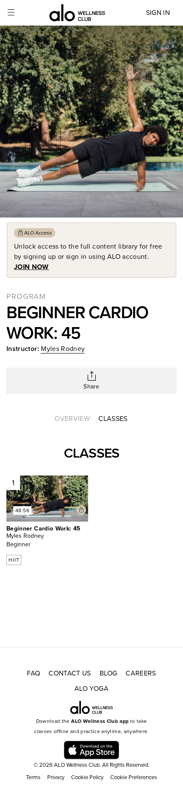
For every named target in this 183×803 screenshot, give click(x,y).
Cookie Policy (87, 777)
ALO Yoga (91, 688)
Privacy (55, 777)
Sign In (158, 13)
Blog (108, 673)
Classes (112, 419)
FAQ (33, 673)
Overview (72, 419)
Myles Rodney (63, 349)
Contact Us (70, 673)
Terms (33, 777)
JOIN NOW (31, 267)
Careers (141, 673)
